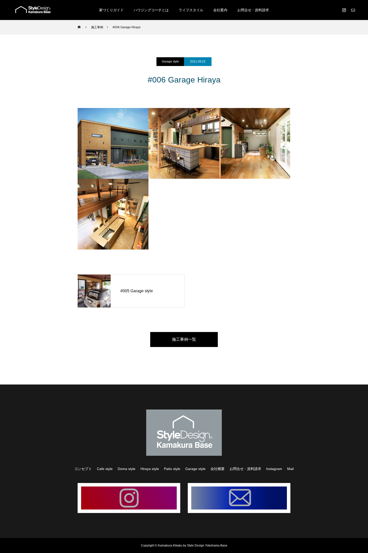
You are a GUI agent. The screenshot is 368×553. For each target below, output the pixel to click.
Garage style (170, 61)
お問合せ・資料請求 (253, 10)
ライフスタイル (191, 10)
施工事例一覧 (184, 339)
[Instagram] (343, 10)
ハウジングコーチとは (151, 10)
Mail (290, 469)
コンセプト (83, 469)
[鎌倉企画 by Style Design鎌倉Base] (33, 10)
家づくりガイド (111, 10)
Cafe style (105, 469)
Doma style (126, 469)
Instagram (274, 469)
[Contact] (352, 10)
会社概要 (218, 469)
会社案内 (220, 10)
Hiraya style (149, 469)
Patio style (172, 469)
